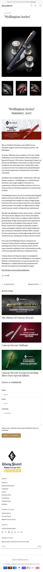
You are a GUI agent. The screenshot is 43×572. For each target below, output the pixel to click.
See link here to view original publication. (16, 270)
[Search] (31, 5)
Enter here (33, 2)
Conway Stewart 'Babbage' (15, 345)
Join (39, 546)
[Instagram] (3, 532)
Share (7, 275)
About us (5, 482)
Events (4, 492)
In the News (5, 498)
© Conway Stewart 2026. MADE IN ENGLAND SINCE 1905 (21, 564)
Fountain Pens (6, 495)
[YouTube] (18, 532)
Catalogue (5, 489)
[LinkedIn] (21, 532)
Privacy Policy (6, 516)
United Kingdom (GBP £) (20, 559)
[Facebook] (6, 532)
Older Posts (9, 284)
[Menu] (40, 5)
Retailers (4, 504)
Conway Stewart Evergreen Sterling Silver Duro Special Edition (20, 374)
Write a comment (11, 435)
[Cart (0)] (35, 5)
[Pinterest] (15, 532)
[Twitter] (9, 532)
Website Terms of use (8, 519)
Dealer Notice (6, 513)
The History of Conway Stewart (18, 317)
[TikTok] (12, 532)
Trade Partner (6, 501)
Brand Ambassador (8, 485)
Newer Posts (33, 284)
